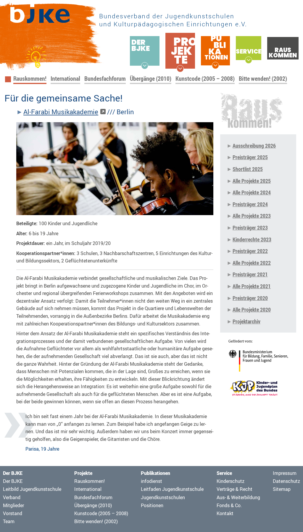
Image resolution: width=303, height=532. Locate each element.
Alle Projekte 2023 (252, 215)
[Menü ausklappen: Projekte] (180, 68)
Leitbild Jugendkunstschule (32, 489)
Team (8, 521)
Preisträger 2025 (250, 157)
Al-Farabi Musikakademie (60, 112)
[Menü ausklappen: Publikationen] (215, 65)
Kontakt (225, 513)
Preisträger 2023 (250, 227)
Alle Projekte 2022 (252, 262)
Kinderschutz (230, 481)
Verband (11, 497)
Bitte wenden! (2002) (263, 79)
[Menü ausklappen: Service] (248, 60)
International (65, 79)
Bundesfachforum (105, 79)
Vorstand (12, 513)
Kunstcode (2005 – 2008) (205, 79)
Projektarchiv (246, 321)
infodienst (151, 481)
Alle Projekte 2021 (252, 286)
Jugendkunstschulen (163, 497)
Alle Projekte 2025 (252, 180)
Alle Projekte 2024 (252, 192)
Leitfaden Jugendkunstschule (172, 489)
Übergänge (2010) (150, 79)
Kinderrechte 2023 (252, 239)
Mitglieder (13, 505)
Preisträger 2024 (250, 204)
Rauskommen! (29, 79)
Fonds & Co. (229, 505)
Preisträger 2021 (250, 274)
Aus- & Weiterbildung (238, 497)
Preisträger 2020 (250, 298)
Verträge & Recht (234, 489)
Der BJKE (12, 481)
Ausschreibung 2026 (254, 145)
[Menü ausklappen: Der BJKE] (144, 65)
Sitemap (282, 489)
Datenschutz (286, 481)
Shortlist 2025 (248, 169)
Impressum (284, 473)
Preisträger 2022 (250, 250)
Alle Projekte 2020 (252, 309)
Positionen (152, 505)
